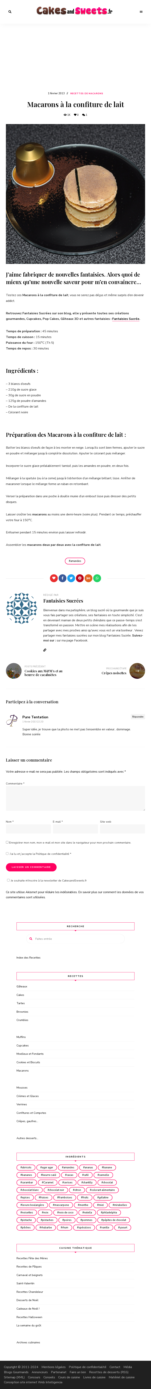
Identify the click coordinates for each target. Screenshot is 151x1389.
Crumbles (22, 1020)
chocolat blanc (30, 1190)
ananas (89, 1167)
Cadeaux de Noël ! (28, 1309)
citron (78, 1190)
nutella (88, 1212)
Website (46, 650)
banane (107, 1167)
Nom (10, 822)
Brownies (22, 1012)
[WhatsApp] (97, 578)
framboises (65, 1197)
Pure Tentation (35, 717)
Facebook (80, 640)
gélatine (104, 1197)
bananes (27, 1175)
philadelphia (109, 1212)
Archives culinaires (28, 1342)
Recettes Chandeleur (30, 1292)
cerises (68, 1182)
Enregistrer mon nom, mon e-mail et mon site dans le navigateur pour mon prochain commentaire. (70, 843)
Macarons (23, 1071)
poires (68, 1220)
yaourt (123, 1227)
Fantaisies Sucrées (63, 600)
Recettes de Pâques (29, 1266)
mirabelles (120, 1205)
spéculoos (85, 1227)
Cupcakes (23, 1045)
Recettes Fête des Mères (32, 1258)
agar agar (47, 1167)
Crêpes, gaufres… (27, 1121)
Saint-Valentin (25, 1283)
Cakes (20, 995)
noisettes (27, 1212)
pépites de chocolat (114, 1220)
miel (101, 1205)
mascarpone (61, 1205)
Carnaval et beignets (30, 1275)
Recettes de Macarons (86, 93)
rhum (65, 1227)
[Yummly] (88, 578)
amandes (75, 561)
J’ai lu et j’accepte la (40, 854)
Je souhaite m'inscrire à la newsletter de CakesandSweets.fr (49, 880)
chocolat (108, 1182)
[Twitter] (71, 578)
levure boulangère (33, 1205)
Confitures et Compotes (31, 1113)
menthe (83, 1205)
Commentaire (15, 783)
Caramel (48, 1182)
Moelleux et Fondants (30, 1054)
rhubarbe (46, 1227)
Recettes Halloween (29, 1317)
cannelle (104, 1175)
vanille (105, 1227)
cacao (70, 1175)
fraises (44, 1197)
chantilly (88, 1182)
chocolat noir (56, 1190)
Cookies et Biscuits (28, 1062)
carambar (27, 1182)
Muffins (21, 1037)
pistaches (47, 1220)
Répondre (138, 716)
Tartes (21, 1003)
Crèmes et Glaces (28, 1096)
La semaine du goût (29, 1325)
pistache (27, 1220)
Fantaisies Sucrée (125, 319)
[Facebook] (62, 578)
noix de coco (66, 1212)
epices (26, 1197)
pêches (26, 1227)
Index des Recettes (29, 958)
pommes (87, 1220)
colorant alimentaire (103, 1190)
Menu (141, 12)
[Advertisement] (75, 61)
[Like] (54, 578)
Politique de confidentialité (53, 854)
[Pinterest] (80, 578)
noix (45, 1212)
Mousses (22, 1088)
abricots (26, 1167)
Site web (105, 822)
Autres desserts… (27, 1138)
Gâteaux (22, 986)
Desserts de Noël (27, 1300)
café (86, 1175)
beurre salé (49, 1175)
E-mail (58, 822)
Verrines (22, 1104)
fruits (85, 1197)
